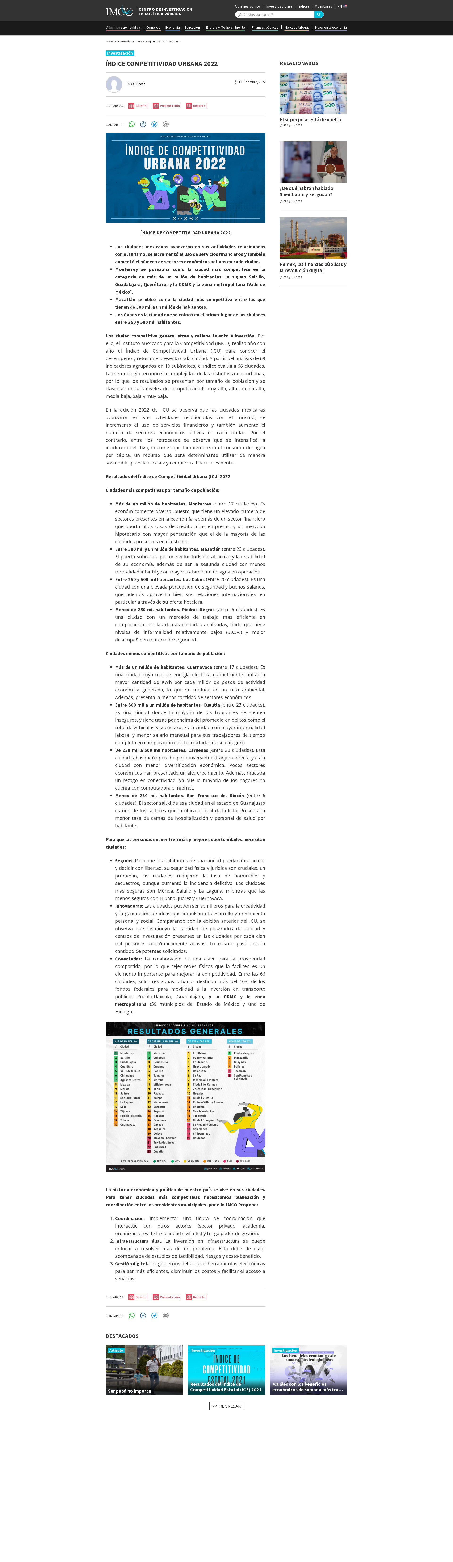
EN (340, 6)
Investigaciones (279, 6)
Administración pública (123, 27)
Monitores (323, 6)
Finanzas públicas (265, 27)
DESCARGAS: (115, 106)
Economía (172, 27)
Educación (192, 27)
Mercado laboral (297, 27)
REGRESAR (230, 1406)
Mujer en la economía (331, 27)
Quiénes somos (248, 6)
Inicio (109, 41)
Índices (304, 6)
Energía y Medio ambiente (225, 27)
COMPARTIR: (114, 124)
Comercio (153, 27)
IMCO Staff (135, 83)
